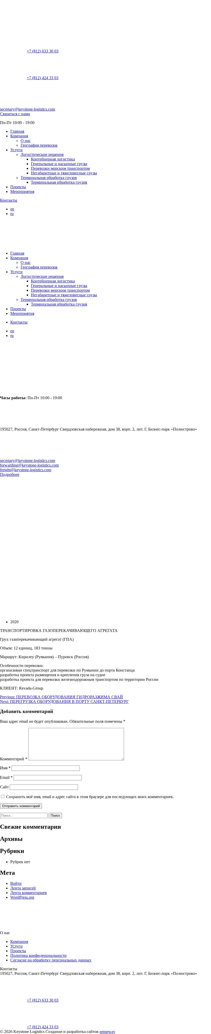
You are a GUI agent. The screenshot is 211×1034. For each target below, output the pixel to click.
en (12, 209)
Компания (19, 136)
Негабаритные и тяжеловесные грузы (64, 173)
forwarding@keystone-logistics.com (29, 465)
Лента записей (23, 888)
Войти (16, 883)
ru (12, 213)
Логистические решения (42, 154)
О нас (26, 140)
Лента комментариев (28, 892)
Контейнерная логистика (53, 159)
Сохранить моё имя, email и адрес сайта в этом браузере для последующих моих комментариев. (90, 797)
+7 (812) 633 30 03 (42, 51)
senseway (107, 1031)
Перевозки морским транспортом (60, 168)
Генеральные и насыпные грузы (59, 164)
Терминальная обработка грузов (49, 177)
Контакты (8, 200)
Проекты (18, 187)
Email (6, 777)
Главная (17, 131)
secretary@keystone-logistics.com (27, 109)
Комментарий (13, 759)
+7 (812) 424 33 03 (42, 78)
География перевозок (39, 145)
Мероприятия (22, 191)
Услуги (16, 150)
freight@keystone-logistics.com (25, 470)
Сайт (4, 787)
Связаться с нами (15, 114)
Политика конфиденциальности (38, 955)
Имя (5, 768)
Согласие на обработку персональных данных (50, 960)
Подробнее (9, 474)
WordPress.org (22, 897)
